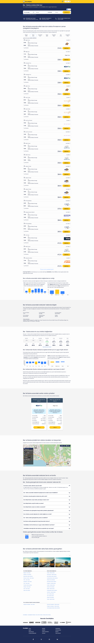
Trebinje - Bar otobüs (27, 586)
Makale (56, 631)
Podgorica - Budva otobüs (51, 583)
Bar (62, 445)
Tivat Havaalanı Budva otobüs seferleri (53, 607)
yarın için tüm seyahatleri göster (47, 269)
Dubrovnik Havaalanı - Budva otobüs (53, 604)
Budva (68, 445)
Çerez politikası (45, 631)
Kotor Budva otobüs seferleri (52, 576)
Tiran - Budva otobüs (50, 593)
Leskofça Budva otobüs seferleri (52, 578)
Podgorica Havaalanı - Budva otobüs (53, 606)
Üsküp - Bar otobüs (27, 590)
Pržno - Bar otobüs (27, 579)
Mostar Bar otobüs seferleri (28, 576)
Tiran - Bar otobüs (27, 583)
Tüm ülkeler (58, 633)
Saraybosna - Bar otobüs (28, 581)
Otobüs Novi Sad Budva (51, 579)
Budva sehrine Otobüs (47, 614)
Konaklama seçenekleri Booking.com (30, 14)
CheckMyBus (25, 614)
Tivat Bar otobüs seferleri (28, 585)
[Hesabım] (62, 1)
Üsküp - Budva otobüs (50, 599)
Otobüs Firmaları (32, 633)
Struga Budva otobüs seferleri (52, 590)
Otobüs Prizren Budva (50, 586)
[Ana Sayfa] (27, 1)
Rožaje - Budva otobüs (50, 588)
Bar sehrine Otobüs (39, 614)
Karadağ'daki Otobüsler (32, 614)
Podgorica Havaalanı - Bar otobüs (29, 604)
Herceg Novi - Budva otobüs (51, 574)
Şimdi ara (66, 48)
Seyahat (43, 633)
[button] (47, 463)
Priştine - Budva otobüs (51, 585)
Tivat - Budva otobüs (50, 595)
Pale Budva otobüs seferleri (51, 581)
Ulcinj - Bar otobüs (27, 588)
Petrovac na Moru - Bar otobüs (29, 578)
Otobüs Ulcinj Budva (50, 597)
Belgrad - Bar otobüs (27, 572)
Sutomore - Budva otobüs (51, 592)
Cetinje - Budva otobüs (51, 572)
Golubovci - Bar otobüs (27, 574)
